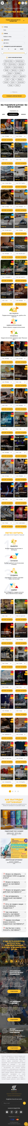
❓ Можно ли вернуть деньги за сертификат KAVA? (11, 884)
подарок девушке (11, 1079)
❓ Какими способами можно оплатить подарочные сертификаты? (13, 922)
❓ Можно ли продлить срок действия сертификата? (14, 891)
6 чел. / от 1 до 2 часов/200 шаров (21, 622)
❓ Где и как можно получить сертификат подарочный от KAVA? (11, 914)
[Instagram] (16, 961)
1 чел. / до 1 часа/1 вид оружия (21, 282)
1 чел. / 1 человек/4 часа (7, 282)
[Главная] (14, 1087)
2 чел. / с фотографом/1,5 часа (21, 528)
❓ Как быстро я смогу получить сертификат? (12, 929)
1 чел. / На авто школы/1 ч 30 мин (7, 235)
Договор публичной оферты (14, 1095)
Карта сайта (14, 1091)
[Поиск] (22, 3)
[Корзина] (26, 3)
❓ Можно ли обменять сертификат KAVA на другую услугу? (14, 876)
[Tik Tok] (11, 961)
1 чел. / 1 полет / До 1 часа (7, 188)
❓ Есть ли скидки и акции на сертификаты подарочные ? (13, 906)
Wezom (17, 1116)
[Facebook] (21, 961)
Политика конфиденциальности (14, 1093)
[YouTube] (6, 961)
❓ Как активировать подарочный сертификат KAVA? (12, 898)
